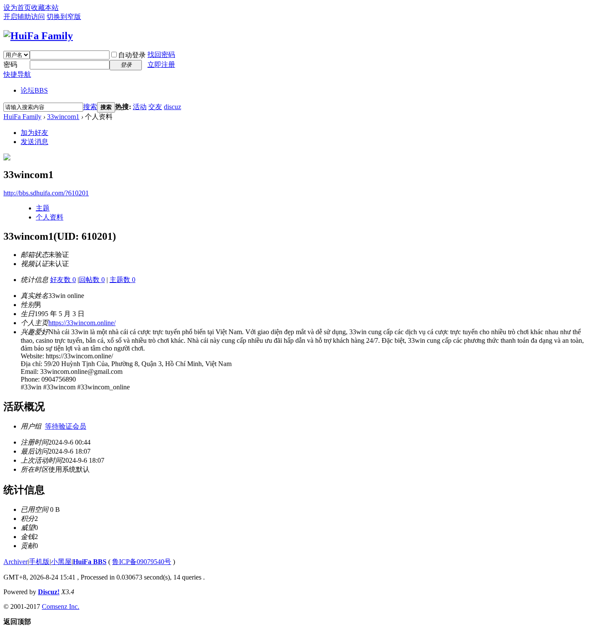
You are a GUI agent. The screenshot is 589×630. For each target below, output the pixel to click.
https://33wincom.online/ (82, 322)
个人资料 (49, 217)
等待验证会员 (65, 426)
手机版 (39, 561)
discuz (172, 106)
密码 (10, 64)
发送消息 (34, 141)
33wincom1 (63, 116)
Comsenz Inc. (60, 606)
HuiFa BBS (90, 561)
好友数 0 (63, 279)
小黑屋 (61, 561)
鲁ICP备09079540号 (141, 561)
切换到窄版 (64, 16)
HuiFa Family (22, 116)
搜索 (90, 106)
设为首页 (17, 7)
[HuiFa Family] (38, 35)
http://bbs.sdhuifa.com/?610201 (46, 193)
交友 (155, 106)
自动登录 (132, 55)
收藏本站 (45, 7)
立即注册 (161, 64)
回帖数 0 (92, 279)
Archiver (15, 561)
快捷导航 (17, 74)
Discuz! (49, 592)
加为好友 (34, 132)
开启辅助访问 (24, 16)
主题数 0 (122, 279)
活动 (140, 106)
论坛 (34, 90)
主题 (43, 208)
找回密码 (161, 54)
